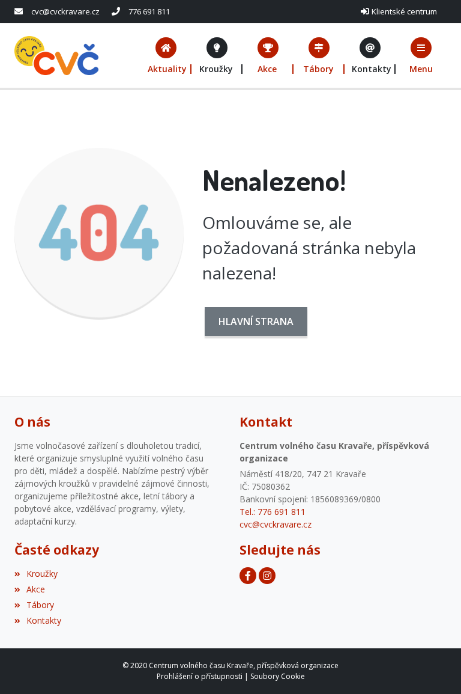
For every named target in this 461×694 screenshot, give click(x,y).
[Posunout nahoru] (434, 667)
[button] (421, 55)
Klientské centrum (404, 11)
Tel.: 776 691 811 (273, 511)
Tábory (40, 604)
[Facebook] (248, 575)
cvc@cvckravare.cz (65, 11)
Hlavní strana (256, 321)
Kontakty (43, 620)
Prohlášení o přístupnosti (200, 676)
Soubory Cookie (277, 676)
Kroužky (42, 573)
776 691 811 (149, 11)
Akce (35, 589)
